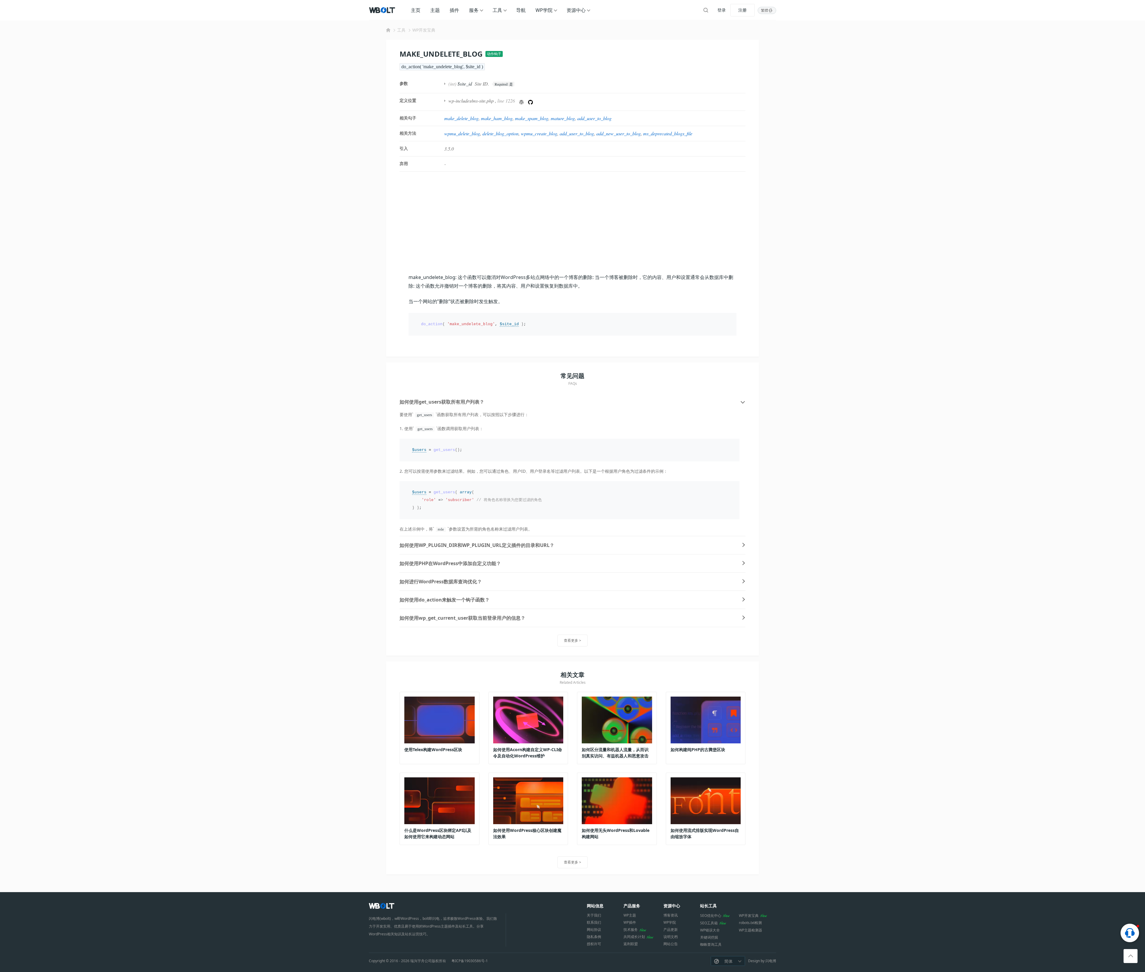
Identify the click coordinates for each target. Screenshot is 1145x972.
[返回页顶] (1130, 956)
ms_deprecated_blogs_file (667, 133)
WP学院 (544, 10)
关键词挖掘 (709, 937)
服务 (474, 10)
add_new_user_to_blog (618, 133)
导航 (521, 10)
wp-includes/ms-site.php (471, 100)
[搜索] (705, 10)
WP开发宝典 (423, 30)
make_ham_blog (497, 118)
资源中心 (576, 10)
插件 (454, 10)
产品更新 (670, 929)
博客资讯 (670, 915)
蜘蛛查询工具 (711, 944)
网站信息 (595, 906)
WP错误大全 (710, 930)
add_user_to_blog (594, 118)
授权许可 (594, 943)
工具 (497, 10)
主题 (435, 10)
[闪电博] (382, 10)
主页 (415, 10)
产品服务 (631, 906)
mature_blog (563, 118)
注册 (742, 10)
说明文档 (670, 936)
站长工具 (708, 906)
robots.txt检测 (750, 922)
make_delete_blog (461, 118)
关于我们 (594, 915)
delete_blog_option (500, 133)
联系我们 (594, 922)
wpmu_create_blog (539, 133)
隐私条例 (594, 936)
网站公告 (670, 943)
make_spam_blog (531, 118)
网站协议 (594, 929)
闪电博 (770, 960)
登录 (721, 10)
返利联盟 (630, 943)
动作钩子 (494, 53)
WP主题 (629, 915)
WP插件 (629, 922)
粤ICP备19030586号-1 (469, 961)
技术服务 (630, 929)
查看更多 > (572, 640)
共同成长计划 (634, 936)
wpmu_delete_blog (462, 133)
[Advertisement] (572, 222)
